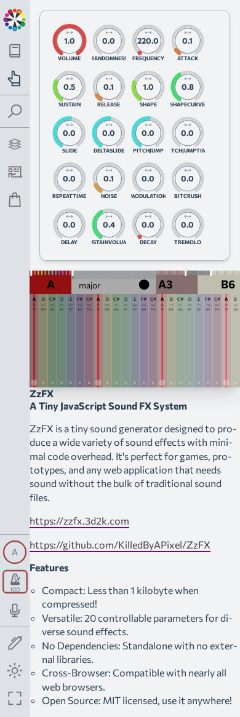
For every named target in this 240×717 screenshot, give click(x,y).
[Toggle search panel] (15, 111)
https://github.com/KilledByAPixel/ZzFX (120, 544)
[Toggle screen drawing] (15, 643)
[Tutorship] (15, 172)
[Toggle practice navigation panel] (15, 78)
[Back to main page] (14, 18)
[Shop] (15, 199)
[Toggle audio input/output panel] (15, 610)
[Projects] (15, 144)
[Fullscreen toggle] (15, 698)
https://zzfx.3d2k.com (79, 520)
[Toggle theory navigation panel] (15, 51)
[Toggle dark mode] (15, 670)
